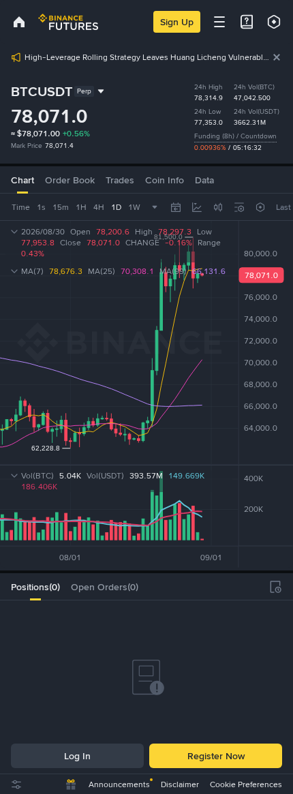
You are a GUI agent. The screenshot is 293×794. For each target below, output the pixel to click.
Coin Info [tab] (164, 180)
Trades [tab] (120, 180)
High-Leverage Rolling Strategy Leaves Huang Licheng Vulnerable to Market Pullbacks (148, 57)
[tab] (35, 586)
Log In (77, 756)
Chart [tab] (22, 180)
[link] (19, 22)
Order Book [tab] (70, 180)
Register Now (216, 756)
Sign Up (177, 22)
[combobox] (218, 207)
